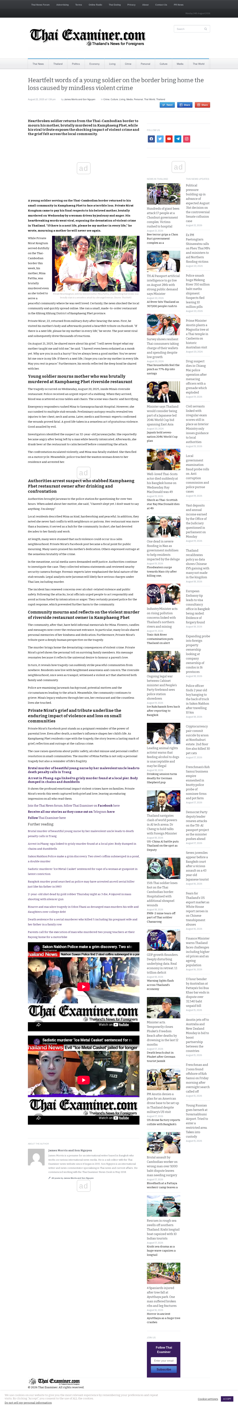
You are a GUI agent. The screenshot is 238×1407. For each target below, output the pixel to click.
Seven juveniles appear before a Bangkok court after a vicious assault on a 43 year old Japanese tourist (197, 866)
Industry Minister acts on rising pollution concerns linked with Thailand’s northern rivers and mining (162, 617)
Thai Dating (115, 4)
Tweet (169, 104)
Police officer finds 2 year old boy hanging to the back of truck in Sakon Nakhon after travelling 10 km (197, 699)
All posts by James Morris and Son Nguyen (73, 1178)
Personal (145, 63)
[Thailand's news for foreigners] (88, 38)
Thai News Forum (40, 4)
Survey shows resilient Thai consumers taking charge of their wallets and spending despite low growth (163, 348)
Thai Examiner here (47, 818)
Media (180, 63)
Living (112, 63)
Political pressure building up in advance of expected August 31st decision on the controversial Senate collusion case (198, 203)
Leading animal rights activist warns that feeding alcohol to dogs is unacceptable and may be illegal (163, 757)
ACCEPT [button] (227, 1399)
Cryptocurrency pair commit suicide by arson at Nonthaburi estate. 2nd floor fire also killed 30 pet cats (198, 740)
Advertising (62, 4)
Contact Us (161, 4)
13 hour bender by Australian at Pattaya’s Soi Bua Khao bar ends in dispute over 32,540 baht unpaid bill (197, 992)
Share (187, 104)
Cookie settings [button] (208, 1399)
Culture (163, 63)
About (145, 4)
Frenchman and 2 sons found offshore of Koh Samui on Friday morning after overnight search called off (198, 1078)
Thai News (38, 63)
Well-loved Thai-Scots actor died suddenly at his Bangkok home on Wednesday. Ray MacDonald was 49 (162, 483)
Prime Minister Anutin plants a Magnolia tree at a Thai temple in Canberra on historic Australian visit (197, 334)
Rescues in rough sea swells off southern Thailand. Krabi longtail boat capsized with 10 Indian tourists (163, 1229)
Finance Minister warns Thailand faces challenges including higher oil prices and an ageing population (198, 952)
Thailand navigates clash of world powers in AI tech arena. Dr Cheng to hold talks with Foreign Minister (162, 824)
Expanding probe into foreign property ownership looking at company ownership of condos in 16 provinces (198, 654)
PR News (179, 4)
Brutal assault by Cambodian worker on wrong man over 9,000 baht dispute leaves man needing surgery (162, 1166)
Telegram (71, 812)
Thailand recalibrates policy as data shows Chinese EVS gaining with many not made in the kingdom (197, 564)
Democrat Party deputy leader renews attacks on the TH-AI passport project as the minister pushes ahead (197, 825)
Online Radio (95, 4)
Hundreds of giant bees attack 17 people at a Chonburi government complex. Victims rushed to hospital (163, 217)
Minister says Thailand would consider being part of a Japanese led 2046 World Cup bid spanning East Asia (162, 415)
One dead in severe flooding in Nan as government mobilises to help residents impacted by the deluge (163, 550)
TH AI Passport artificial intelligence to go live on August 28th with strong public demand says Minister (163, 285)
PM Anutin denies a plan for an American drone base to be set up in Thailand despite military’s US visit (163, 1103)
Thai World (198, 63)
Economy (94, 63)
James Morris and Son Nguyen (79, 99)
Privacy (131, 4)
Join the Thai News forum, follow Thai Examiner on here (74, 805)
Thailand (57, 63)
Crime (128, 63)
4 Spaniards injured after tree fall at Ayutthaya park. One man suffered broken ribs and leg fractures (162, 1297)
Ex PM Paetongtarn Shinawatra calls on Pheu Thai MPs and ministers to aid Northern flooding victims (198, 248)
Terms (78, 4)
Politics (76, 63)
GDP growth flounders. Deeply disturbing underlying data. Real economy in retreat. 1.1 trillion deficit (162, 963)
